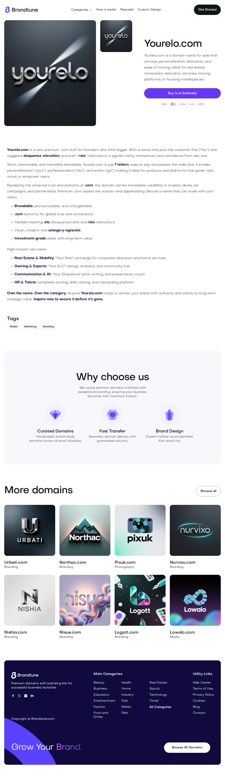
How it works (106, 9)
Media (13, 327)
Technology (158, 694)
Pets (124, 713)
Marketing (30, 327)
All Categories (160, 707)
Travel (153, 700)
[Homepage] (21, 10)
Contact (199, 713)
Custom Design (149, 9)
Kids (124, 700)
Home (125, 688)
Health (126, 682)
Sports (154, 688)
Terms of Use (203, 688)
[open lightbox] (50, 73)
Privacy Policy (203, 694)
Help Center (202, 682)
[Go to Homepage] (26, 675)
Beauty (99, 682)
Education (101, 694)
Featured (126, 9)
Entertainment (104, 700)
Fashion (99, 707)
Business (100, 688)
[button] (81, 10)
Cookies (199, 700)
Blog (196, 707)
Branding (48, 327)
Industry (127, 694)
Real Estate (158, 682)
